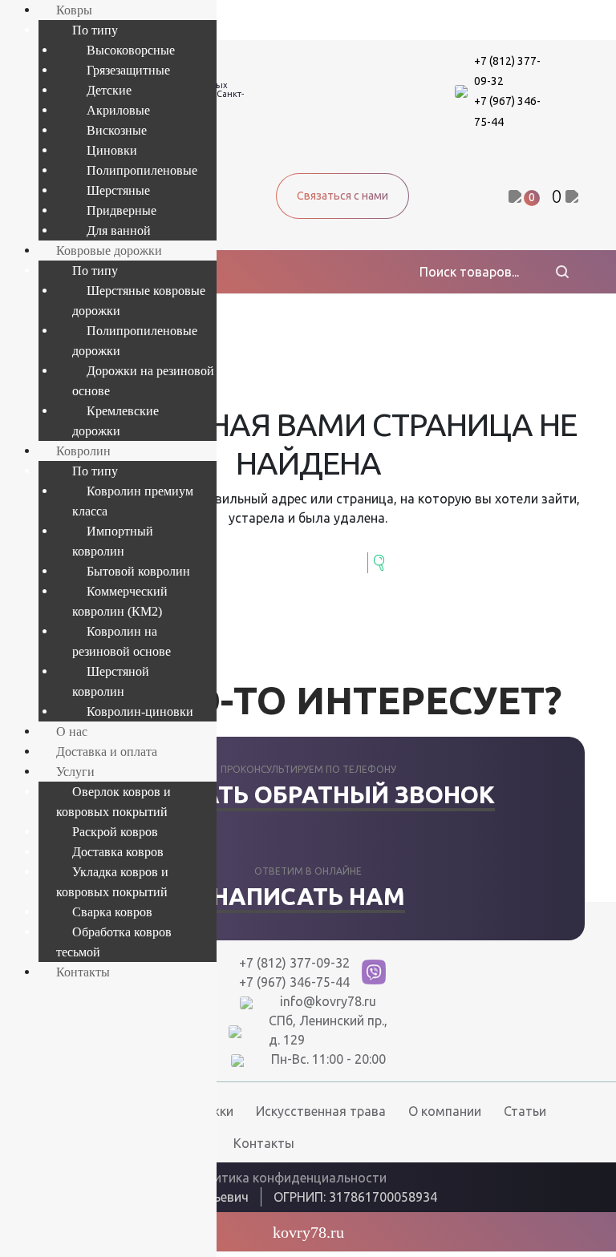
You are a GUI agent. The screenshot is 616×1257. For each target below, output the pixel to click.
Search (381, 562)
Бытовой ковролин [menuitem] (138, 571)
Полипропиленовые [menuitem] (142, 170)
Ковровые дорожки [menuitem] (109, 250)
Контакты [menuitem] (83, 972)
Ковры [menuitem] (74, 10)
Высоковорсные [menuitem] (131, 50)
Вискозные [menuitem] (117, 130)
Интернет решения (511, 1194)
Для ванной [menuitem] (119, 230)
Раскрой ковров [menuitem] (115, 832)
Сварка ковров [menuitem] (112, 912)
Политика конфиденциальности (288, 1177)
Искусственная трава (321, 1111)
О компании (444, 1111)
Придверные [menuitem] (121, 210)
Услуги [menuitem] (75, 771)
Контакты (263, 1143)
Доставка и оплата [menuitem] (106, 751)
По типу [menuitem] (95, 30)
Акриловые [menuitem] (118, 110)
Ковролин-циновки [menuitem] (140, 711)
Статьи (525, 1111)
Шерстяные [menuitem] (118, 190)
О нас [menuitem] (71, 731)
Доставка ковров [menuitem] (118, 852)
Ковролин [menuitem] (83, 451)
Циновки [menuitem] (112, 150)
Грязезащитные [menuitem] (128, 70)
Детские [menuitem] (109, 90)
